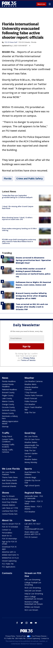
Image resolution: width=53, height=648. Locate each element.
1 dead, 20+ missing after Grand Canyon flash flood (17, 207)
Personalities (7, 532)
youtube (31, 623)
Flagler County (7, 395)
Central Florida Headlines (8, 385)
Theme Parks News (10, 477)
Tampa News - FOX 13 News (34, 502)
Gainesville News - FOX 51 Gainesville (34, 497)
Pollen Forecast (31, 401)
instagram (26, 623)
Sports (28, 468)
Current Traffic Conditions (8, 440)
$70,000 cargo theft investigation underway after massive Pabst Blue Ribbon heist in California (19, 241)
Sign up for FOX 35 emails (9, 542)
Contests (7, 573)
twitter (22, 623)
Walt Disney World (9, 480)
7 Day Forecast (31, 392)
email (36, 623)
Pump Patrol (7, 436)
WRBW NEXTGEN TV (10, 555)
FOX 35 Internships (9, 538)
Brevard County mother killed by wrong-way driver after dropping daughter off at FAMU (31, 296)
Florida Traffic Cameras (7, 451)
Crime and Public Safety (29, 178)
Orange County (8, 404)
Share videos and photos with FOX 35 (32, 533)
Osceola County (8, 407)
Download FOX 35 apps (9, 548)
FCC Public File (8, 564)
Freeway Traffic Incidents (8, 445)
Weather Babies (31, 442)
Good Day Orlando (9, 502)
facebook (17, 623)
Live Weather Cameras (34, 381)
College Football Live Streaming (33, 583)
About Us (7, 520)
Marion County (8, 401)
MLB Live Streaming (33, 588)
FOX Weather (30, 404)
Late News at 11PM (10, 508)
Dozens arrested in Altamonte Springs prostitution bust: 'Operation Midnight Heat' (33, 260)
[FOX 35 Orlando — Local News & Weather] (9, 4)
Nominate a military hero (10, 417)
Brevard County (8, 392)
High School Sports (32, 485)
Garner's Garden (31, 453)
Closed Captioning (9, 561)
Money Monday (31, 462)
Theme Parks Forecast (34, 395)
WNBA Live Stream (32, 607)
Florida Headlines (9, 381)
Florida (33, 42)
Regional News (33, 492)
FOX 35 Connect (31, 537)
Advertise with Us (9, 552)
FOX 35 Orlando (24, 42)
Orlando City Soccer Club (32, 481)
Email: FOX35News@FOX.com (34, 528)
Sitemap (5, 426)
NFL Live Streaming (32, 579)
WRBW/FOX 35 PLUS (10, 558)
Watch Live (41, 4)
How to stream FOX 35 (11, 524)
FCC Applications (8, 567)
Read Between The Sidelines (32, 473)
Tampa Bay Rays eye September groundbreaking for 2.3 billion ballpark (17, 196)
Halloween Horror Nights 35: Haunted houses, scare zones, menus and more (33, 285)
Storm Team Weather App (33, 408)
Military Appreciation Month (10, 422)
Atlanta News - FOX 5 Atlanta (33, 507)
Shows (5, 492)
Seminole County (9, 410)
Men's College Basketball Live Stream (34, 597)
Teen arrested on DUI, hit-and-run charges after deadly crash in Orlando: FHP (32, 307)
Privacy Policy (29, 358)
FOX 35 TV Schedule (10, 499)
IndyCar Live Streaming (34, 593)
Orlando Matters (8, 505)
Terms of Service (28, 360)
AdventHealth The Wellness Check (32, 446)
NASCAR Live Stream (33, 590)
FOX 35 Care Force (32, 439)
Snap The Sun (30, 412)
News (5, 377)
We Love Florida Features (8, 473)
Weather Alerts (30, 384)
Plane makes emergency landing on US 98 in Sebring (19, 229)
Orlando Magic (30, 477)
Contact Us (6, 530)
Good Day (30, 432)
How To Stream (8, 496)
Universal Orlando (9, 486)
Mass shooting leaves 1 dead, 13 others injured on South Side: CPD (17, 218)
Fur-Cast (28, 456)
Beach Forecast (31, 398)
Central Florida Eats (10, 514)
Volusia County (8, 413)
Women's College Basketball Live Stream (34, 603)
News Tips (30, 520)
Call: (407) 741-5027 (32, 524)
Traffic (5, 432)
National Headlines (9, 389)
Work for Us (7, 535)
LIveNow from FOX (9, 511)
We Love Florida (31, 436)
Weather (29, 377)
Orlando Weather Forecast (31, 388)
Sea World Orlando (9, 483)
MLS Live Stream (31, 610)
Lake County (7, 398)
